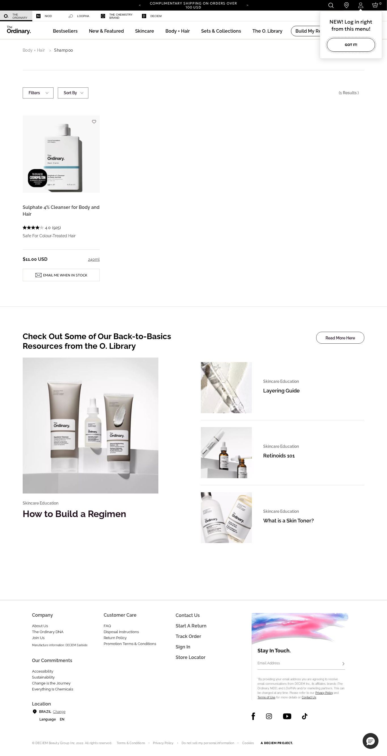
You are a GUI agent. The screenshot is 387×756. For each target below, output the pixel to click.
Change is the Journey (51, 683)
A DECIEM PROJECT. (277, 743)
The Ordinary (19, 16)
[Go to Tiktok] (304, 716)
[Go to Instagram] (269, 716)
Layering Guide (281, 391)
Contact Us (309, 697)
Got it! (351, 45)
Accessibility (42, 671)
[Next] (247, 5)
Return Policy (115, 638)
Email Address (269, 663)
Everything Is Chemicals (52, 689)
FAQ (107, 626)
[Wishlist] (94, 119)
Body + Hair (34, 50)
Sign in (183, 647)
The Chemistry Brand (121, 16)
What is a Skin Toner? (288, 521)
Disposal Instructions (121, 632)
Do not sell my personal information (208, 743)
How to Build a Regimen (74, 514)
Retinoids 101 (279, 456)
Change (59, 712)
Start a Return (191, 626)
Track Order (188, 636)
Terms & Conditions (131, 743)
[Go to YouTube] (287, 716)
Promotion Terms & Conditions (130, 644)
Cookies (248, 743)
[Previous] (140, 5)
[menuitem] (16, 16)
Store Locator (190, 657)
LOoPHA (83, 16)
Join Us (38, 638)
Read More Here (340, 338)
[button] (106, 31)
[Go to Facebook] (253, 716)
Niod (48, 16)
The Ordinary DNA (47, 632)
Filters (34, 93)
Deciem (155, 16)
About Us (40, 626)
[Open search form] (331, 5)
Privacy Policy (324, 692)
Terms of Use (266, 697)
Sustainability (43, 677)
